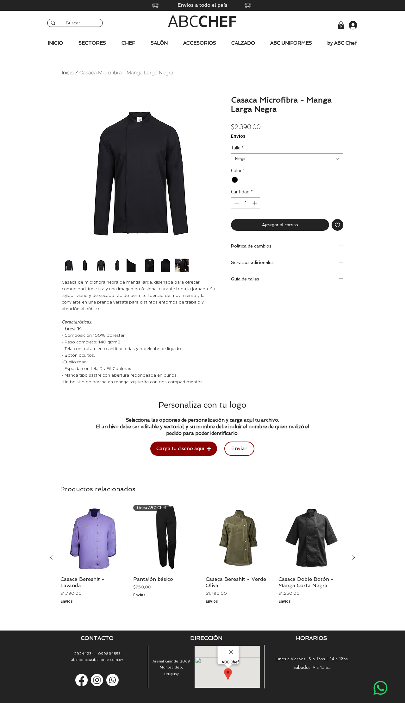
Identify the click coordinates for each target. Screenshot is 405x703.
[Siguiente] (354, 557)
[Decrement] (236, 203)
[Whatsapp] (380, 688)
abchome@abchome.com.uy (97, 660)
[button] (341, 25)
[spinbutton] (245, 203)
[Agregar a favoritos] (337, 225)
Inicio (68, 73)
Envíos (238, 136)
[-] (347, 25)
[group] (202, 558)
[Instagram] (97, 680)
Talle (237, 148)
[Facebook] (81, 680)
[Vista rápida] (93, 538)
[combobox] (287, 158)
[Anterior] (51, 557)
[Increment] (255, 203)
